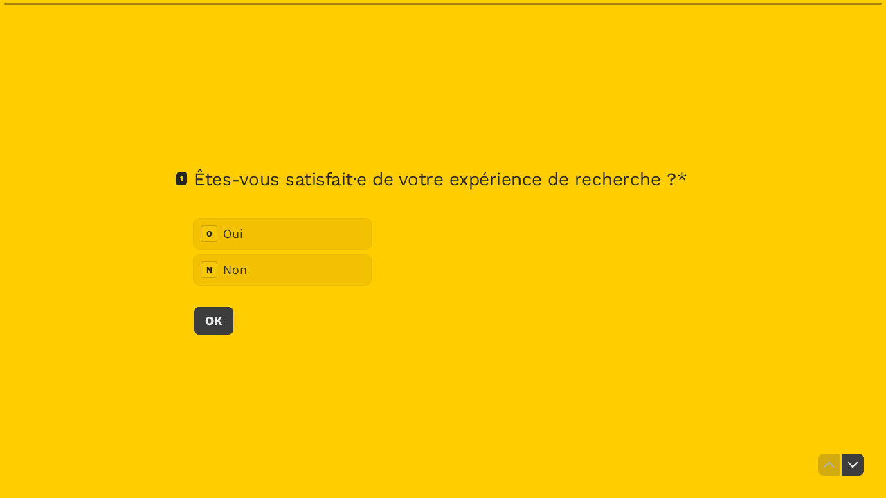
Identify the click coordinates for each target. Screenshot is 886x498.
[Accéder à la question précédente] (829, 465)
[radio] (282, 234)
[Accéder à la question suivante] (853, 465)
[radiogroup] (282, 252)
